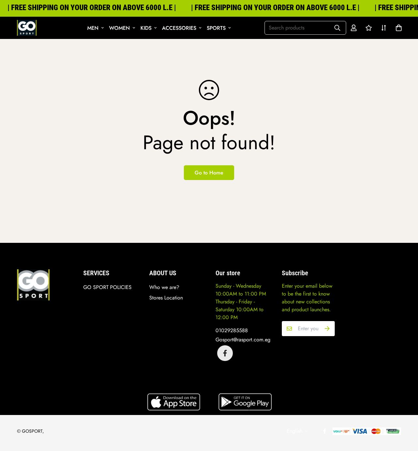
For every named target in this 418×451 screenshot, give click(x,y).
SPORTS (216, 28)
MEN (93, 28)
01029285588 (232, 330)
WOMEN (119, 28)
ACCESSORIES (179, 28)
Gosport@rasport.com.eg (243, 339)
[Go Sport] (27, 28)
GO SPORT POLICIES (107, 287)
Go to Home (209, 172)
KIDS (146, 28)
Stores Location (166, 297)
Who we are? (164, 287)
